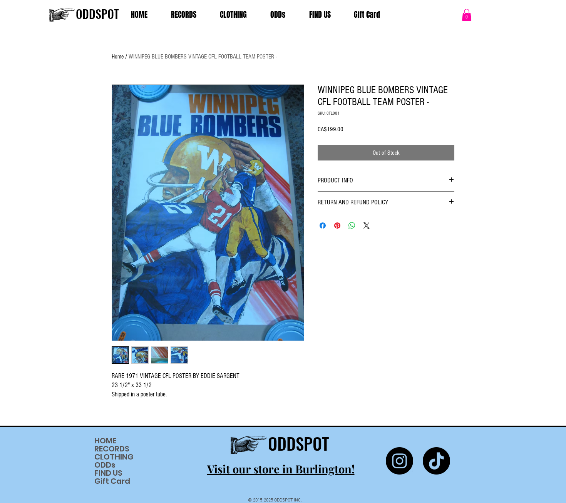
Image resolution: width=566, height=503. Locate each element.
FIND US (108, 473)
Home (118, 56)
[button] (467, 15)
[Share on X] (366, 225)
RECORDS (111, 449)
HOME (105, 441)
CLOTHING (114, 457)
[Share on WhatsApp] (352, 225)
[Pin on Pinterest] (337, 225)
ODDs (105, 465)
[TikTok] (436, 461)
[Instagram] (399, 461)
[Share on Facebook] (322, 225)
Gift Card (112, 481)
